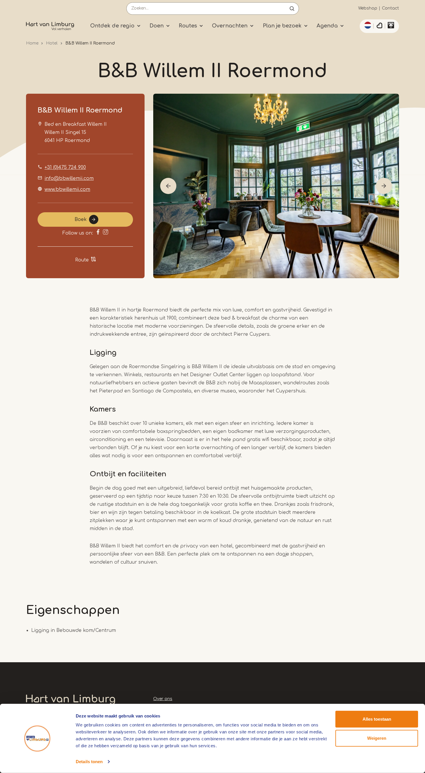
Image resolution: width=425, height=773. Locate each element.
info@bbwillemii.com (69, 178)
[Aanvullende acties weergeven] (367, 25)
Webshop (367, 8)
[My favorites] (379, 26)
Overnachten (229, 26)
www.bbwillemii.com (67, 189)
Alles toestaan (377, 719)
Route (82, 260)
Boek (81, 219)
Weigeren (376, 737)
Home (32, 43)
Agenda (327, 26)
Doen (156, 26)
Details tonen (89, 761)
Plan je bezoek (282, 26)
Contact (390, 8)
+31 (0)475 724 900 (65, 167)
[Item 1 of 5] (276, 186)
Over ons (162, 699)
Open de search (292, 8)
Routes (188, 26)
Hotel (52, 43)
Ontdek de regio (112, 26)
